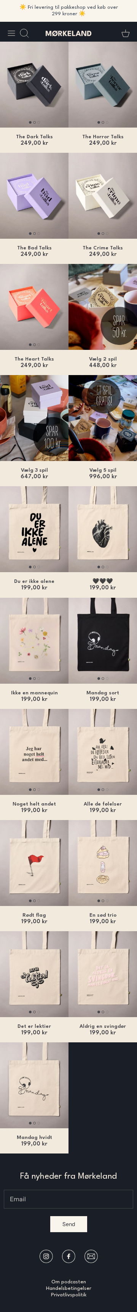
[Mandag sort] (102, 641)
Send (68, 1224)
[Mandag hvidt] (34, 1085)
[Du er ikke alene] (34, 529)
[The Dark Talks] (34, 85)
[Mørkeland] (68, 33)
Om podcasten (68, 1282)
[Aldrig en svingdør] (102, 974)
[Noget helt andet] (34, 752)
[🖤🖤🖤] (102, 529)
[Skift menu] (11, 33)
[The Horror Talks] (102, 85)
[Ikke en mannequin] (34, 641)
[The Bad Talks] (34, 196)
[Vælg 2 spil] (102, 307)
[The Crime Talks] (102, 196)
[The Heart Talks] (34, 307)
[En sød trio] (102, 863)
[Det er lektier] (34, 974)
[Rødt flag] (34, 863)
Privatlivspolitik (68, 1295)
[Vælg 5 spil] (102, 418)
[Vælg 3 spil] (34, 418)
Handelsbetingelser (68, 1288)
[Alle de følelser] (102, 752)
